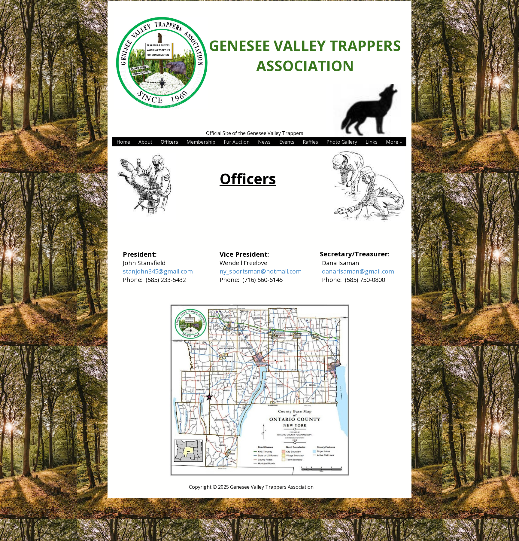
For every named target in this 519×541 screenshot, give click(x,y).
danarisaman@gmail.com (358, 271)
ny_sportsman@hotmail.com (261, 271)
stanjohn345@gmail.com (158, 271)
